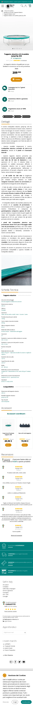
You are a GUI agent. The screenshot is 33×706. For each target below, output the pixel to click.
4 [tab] (17, 48)
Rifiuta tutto (6, 702)
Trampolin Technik (10, 646)
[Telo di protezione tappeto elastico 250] (8, 425)
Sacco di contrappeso (25, 433)
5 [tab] (19, 48)
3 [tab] (16, 48)
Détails (16, 68)
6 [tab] (21, 48)
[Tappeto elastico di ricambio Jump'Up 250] (16, 33)
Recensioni (7, 454)
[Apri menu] (2, 5)
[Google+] (11, 662)
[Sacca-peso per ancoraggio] (24, 425)
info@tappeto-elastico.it (11, 619)
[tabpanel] (16, 33)
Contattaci (5, 587)
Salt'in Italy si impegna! (9, 588)
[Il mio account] (26, 6)
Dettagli (5, 121)
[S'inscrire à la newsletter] (24, 632)
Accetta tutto (26, 702)
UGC (7, 594)
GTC (4, 594)
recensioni (24, 60)
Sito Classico (9, 655)
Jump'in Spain (8, 648)
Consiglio (5, 596)
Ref (7, 60)
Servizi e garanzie (8, 590)
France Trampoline (10, 650)
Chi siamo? (6, 585)
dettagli (12, 91)
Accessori (18, 116)
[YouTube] (23, 662)
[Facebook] (15, 662)
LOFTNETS (7, 644)
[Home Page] (2, 11)
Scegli (15, 702)
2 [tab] (14, 48)
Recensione (27, 116)
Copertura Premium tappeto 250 (8, 433)
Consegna (5, 592)
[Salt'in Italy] (12, 6)
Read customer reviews (10, 611)
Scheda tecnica (9, 116)
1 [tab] (12, 48)
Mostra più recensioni (16, 535)
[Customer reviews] (10, 603)
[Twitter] (19, 662)
